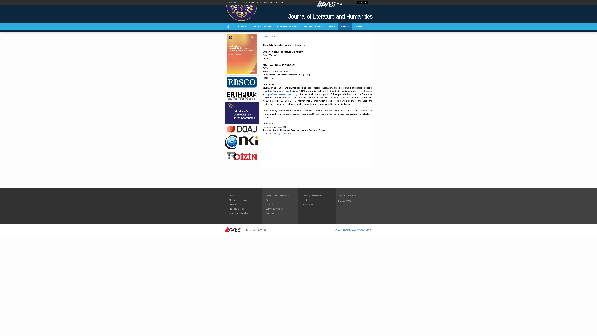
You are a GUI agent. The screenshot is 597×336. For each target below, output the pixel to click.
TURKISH (363, 2)
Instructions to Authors (239, 213)
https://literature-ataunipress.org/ (282, 94)
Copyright (270, 213)
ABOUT (345, 26)
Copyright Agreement (312, 196)
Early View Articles (274, 209)
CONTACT (360, 26)
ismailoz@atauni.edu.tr (281, 133)
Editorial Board (235, 204)
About (231, 196)
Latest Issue (271, 204)
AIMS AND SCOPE (261, 26)
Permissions (308, 204)
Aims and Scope (236, 209)
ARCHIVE (241, 26)
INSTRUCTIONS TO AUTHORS (319, 26)
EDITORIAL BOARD (287, 26)
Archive (269, 200)
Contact (306, 200)
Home (265, 37)
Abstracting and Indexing (240, 200)
